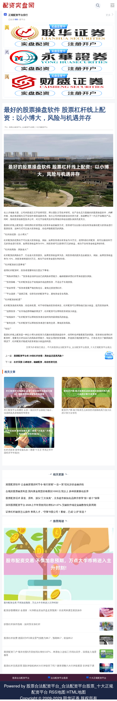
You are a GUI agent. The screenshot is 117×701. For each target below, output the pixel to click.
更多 (108, 15)
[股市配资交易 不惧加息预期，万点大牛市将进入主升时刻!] (58, 563)
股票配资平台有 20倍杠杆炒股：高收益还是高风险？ (39, 355)
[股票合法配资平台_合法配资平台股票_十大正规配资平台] (18, 5)
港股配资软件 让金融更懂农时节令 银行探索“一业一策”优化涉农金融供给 (45, 484)
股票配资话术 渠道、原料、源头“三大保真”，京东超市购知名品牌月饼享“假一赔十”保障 (52, 498)
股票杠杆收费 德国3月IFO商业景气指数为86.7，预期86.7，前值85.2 (38, 637)
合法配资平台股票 (59, 677)
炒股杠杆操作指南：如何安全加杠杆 (22, 624)
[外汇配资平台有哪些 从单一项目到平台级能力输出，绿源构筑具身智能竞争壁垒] (29, 392)
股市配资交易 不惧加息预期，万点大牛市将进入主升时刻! (31, 602)
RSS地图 (57, 692)
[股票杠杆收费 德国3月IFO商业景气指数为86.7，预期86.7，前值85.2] (106, 640)
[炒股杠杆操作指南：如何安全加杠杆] (106, 626)
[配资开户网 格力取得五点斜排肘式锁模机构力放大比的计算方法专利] (87, 392)
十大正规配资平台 (97, 677)
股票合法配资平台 (20, 677)
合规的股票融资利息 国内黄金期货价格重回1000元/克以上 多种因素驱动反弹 (47, 491)
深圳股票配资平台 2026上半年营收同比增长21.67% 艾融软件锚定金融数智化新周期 (51, 505)
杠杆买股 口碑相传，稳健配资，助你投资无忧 (35, 361)
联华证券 (71, 698)
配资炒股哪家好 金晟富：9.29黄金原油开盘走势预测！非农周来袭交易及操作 (43, 610)
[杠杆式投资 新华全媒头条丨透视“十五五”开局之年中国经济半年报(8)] (29, 431)
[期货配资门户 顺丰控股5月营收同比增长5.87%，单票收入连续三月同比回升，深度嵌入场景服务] (106, 653)
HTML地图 (76, 692)
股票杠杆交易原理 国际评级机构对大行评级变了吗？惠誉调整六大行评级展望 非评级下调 (49, 665)
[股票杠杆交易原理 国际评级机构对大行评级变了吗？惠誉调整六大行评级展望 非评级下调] (106, 667)
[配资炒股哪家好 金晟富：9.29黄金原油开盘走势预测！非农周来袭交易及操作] (106, 612)
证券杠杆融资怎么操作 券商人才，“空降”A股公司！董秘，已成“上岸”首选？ (46, 511)
